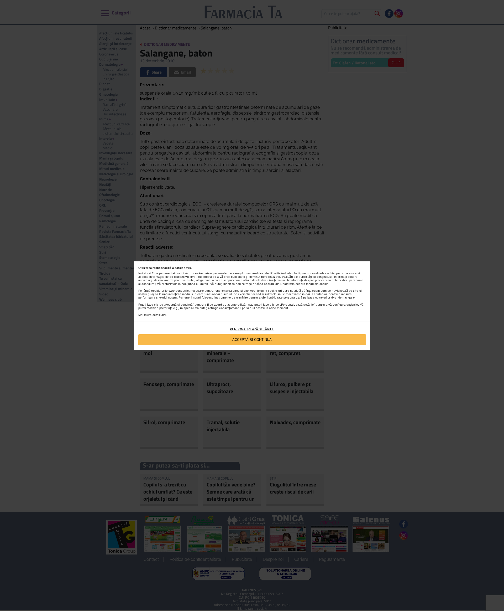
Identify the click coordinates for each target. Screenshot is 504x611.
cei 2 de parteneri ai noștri (165, 273)
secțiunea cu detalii (195, 283)
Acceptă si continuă (252, 340)
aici (163, 314)
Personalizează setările (252, 329)
